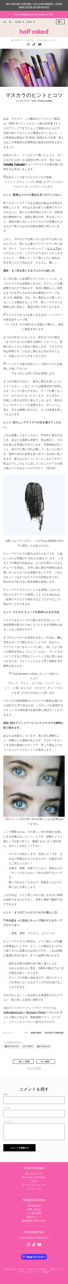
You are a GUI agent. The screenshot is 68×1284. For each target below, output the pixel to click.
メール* (7, 1108)
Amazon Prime (36, 1012)
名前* (6, 1094)
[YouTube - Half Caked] (39, 44)
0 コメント (8, 1032)
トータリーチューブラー (45, 203)
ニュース (29, 40)
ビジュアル (54, 248)
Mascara (36, 1032)
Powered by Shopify (37, 1269)
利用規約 (46, 1272)
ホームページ (16, 40)
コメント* (8, 1121)
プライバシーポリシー (28, 1272)
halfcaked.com (13, 1012)
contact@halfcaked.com (34, 1237)
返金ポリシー (56, 1269)
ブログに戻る (34, 1068)
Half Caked (18, 1269)
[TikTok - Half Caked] (34, 44)
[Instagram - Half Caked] (28, 44)
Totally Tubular (53, 1032)
